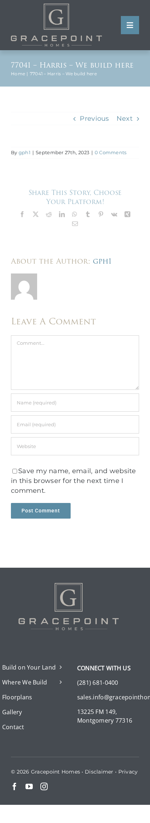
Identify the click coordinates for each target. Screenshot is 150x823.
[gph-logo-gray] (56, 7)
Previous (94, 119)
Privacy (128, 771)
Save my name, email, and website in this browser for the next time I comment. (73, 481)
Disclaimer (99, 771)
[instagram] (44, 786)
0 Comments (111, 152)
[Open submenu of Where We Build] (59, 682)
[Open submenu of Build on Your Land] (59, 667)
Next (125, 119)
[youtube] (29, 786)
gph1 (25, 152)
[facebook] (14, 786)
